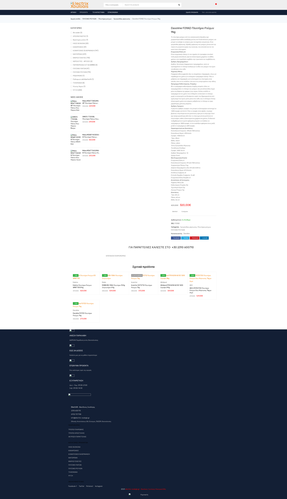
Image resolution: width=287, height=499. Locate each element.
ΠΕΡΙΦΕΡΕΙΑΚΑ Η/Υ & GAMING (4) (85, 65)
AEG (191, 285)
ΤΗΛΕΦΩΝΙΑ (72, 472)
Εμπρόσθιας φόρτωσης (122, 19)
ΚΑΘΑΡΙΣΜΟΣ (73, 451)
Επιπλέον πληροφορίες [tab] (116, 256)
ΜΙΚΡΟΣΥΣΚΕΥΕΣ (75, 461)
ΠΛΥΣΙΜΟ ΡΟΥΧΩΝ (89, 19)
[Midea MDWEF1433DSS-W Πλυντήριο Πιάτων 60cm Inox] (76, 139)
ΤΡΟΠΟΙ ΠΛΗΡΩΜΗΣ (76, 430)
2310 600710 (76, 411)
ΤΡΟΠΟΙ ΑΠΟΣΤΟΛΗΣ (76, 433)
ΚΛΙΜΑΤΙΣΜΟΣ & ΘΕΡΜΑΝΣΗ (79, 454)
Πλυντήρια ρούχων (105, 19)
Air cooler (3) (77, 33)
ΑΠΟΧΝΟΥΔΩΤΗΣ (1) (80, 36)
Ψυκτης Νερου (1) (79, 86)
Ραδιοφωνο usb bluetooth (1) (83, 79)
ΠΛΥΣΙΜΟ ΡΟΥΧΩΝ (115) (82, 72)
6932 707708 (76, 414)
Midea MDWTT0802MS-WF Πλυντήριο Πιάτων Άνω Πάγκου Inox (90, 102)
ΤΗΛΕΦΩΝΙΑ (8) (79, 83)
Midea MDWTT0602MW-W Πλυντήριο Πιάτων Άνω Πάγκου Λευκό (91, 152)
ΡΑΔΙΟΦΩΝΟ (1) (78, 76)
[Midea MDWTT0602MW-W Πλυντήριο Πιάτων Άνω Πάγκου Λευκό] (76, 155)
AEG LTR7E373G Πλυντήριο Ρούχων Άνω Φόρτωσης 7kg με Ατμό (200, 290)
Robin (104, 282)
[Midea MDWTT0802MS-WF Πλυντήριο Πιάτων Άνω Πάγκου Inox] (76, 105)
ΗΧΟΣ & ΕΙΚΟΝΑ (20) (80, 43)
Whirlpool (163, 282)
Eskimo (75, 282)
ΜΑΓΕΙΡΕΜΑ (72, 458)
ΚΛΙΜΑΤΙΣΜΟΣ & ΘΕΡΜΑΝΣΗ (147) (85, 51)
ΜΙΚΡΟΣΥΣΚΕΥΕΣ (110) (81, 58)
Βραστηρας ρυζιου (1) (80, 40)
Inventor (134, 282)
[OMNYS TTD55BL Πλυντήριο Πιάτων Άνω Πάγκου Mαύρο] (76, 122)
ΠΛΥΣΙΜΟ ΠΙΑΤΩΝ (75, 465)
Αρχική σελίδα (75, 19)
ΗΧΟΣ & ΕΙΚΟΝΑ (74, 447)
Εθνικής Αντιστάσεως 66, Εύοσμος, (83, 421)
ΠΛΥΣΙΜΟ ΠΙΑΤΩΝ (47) (81, 69)
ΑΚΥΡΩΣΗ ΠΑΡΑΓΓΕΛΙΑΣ (77, 437)
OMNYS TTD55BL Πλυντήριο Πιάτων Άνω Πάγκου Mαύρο (90, 118)
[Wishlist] (214, 5)
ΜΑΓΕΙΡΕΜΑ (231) (79, 54)
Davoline (187, 234)
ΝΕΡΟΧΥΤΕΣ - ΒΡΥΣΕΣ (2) (82, 61)
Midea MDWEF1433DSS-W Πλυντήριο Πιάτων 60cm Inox (91, 136)
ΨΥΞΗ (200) (77, 90)
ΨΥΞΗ (70, 476)
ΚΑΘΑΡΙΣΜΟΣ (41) (79, 47)
